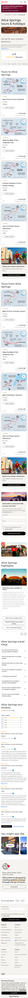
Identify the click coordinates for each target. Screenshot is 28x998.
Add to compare (9, 107)
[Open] (14, 711)
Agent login (4, 943)
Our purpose (14, 886)
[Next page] (25, 633)
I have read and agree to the (13, 528)
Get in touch (4, 951)
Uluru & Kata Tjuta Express (14, 627)
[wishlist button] (24, 81)
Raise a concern (5, 965)
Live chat (3, 954)
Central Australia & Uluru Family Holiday (14, 622)
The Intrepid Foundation (21, 954)
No (22, 900)
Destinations (8, 14)
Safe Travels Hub (5, 932)
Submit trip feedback (6, 929)
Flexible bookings (5, 937)
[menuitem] (4, 2)
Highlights (14, 63)
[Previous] (1, 63)
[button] (24, 80)
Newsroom (3, 962)
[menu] (25, 2)
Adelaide (10, 845)
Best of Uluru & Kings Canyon (14, 618)
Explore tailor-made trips (14, 275)
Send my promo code (14, 533)
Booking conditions (6, 940)
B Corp (16, 951)
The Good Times (18, 929)
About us (17, 927)
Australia (15, 14)
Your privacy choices (21, 940)
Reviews (3, 959)
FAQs (19, 63)
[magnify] (21, 2)
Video (8, 63)
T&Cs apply (7, 916)
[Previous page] (21, 633)
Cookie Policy (22, 990)
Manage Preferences (14, 996)
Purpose (17, 949)
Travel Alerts (4, 935)
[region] (14, 988)
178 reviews (18, 57)
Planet (16, 959)
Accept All (14, 993)
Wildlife (16, 962)
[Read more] (2, 14)
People (16, 957)
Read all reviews (6, 826)
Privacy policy (18, 937)
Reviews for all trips (18, 826)
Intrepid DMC (18, 932)
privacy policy (8, 529)
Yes (17, 900)
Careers (16, 935)
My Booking (4, 927)
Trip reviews (24, 63)
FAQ (2, 957)
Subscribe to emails (14, 919)
